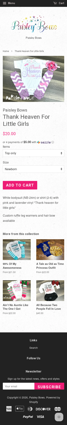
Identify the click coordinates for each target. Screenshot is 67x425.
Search (33, 347)
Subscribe (49, 387)
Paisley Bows (37, 397)
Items (6, 146)
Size (6, 162)
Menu (11, 3)
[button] (33, 142)
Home (6, 51)
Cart (61, 3)
